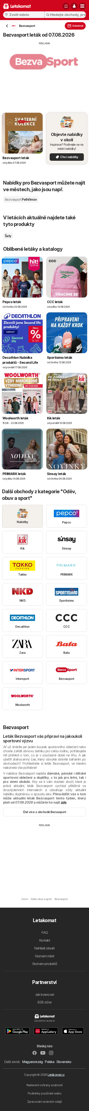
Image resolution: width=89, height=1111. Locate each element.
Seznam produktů (44, 964)
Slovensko (63, 1062)
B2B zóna (44, 1002)
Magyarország (32, 1062)
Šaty (8, 236)
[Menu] (82, 6)
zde (63, 802)
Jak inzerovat (44, 994)
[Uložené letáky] (66, 6)
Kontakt (44, 940)
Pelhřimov (21, 199)
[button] (74, 6)
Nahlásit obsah (44, 948)
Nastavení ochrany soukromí (44, 1085)
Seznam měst (44, 956)
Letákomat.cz (56, 1074)
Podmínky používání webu (44, 1093)
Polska (49, 1062)
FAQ (44, 932)
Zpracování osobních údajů (44, 1101)
